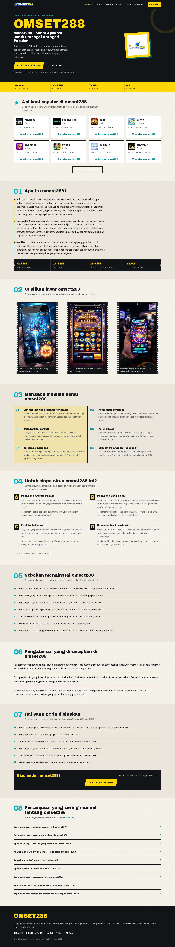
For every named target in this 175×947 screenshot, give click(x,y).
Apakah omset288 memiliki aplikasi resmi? (36, 860)
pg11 (103, 120)
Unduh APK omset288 (29, 65)
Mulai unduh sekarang (101, 782)
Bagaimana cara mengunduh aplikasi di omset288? (40, 835)
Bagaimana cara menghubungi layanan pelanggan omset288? (46, 893)
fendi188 (30, 120)
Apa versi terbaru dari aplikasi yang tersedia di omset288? (45, 885)
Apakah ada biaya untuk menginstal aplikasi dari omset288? (45, 851)
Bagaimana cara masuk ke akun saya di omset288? (40, 826)
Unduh (98, 4)
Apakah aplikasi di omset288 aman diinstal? (37, 868)
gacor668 (31, 145)
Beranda (88, 4)
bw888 (66, 145)
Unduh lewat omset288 (31, 134)
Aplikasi (109, 4)
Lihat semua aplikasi (87, 169)
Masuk (119, 4)
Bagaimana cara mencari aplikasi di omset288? (38, 876)
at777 (140, 120)
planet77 (142, 145)
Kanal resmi (55, 65)
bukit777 (105, 145)
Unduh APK (154, 4)
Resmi (128, 4)
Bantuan (138, 4)
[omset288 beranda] (24, 4)
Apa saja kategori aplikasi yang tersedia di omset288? (42, 843)
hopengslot (69, 120)
